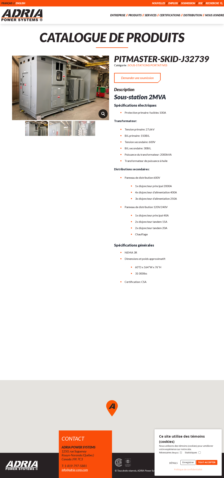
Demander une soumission (137, 78)
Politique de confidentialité (188, 469)
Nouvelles (158, 3)
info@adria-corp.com (75, 470)
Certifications (170, 15)
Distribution (192, 15)
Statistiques (191, 452)
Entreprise (117, 15)
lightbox (103, 113)
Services (150, 15)
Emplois (173, 3)
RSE (200, 3)
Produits (135, 15)
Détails (173, 463)
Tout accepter (206, 462)
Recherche (212, 3)
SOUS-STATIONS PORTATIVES (147, 65)
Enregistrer (188, 462)
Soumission (188, 3)
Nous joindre (214, 15)
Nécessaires (168, 452)
